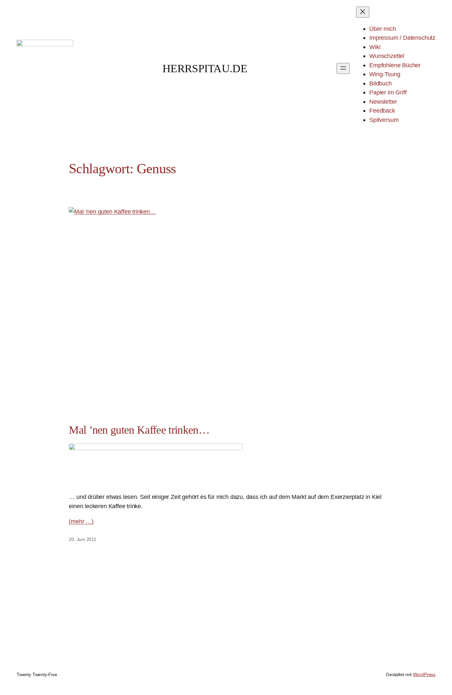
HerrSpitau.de (205, 68)
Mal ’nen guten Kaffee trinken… (139, 430)
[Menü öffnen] (343, 68)
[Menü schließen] (362, 12)
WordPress (424, 674)
